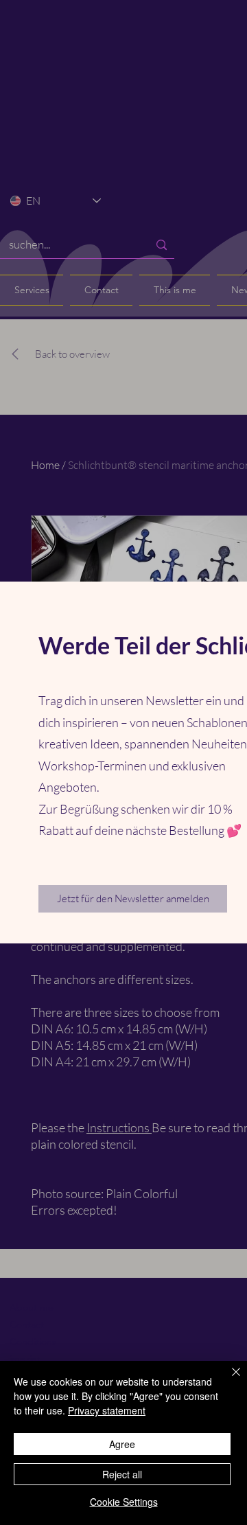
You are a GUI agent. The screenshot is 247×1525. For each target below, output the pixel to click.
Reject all (122, 1474)
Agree (122, 1444)
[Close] (227, 1380)
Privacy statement (106, 1410)
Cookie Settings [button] (124, 1502)
